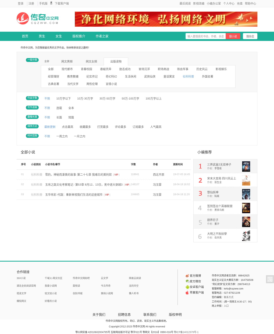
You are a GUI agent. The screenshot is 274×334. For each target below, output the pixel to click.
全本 (71, 108)
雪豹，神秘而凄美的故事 (60, 174)
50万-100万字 (130, 98)
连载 (59, 108)
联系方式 (228, 297)
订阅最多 (138, 126)
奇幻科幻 (111, 76)
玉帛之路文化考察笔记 (59, 184)
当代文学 (72, 83)
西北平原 (158, 174)
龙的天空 (134, 285)
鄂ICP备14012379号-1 (186, 332)
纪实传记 (92, 76)
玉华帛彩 (50, 194)
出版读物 (116, 61)
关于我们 (98, 314)
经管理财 (53, 76)
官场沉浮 (144, 69)
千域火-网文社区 (53, 278)
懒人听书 (134, 293)
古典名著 (53, 83)
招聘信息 (124, 314)
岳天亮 (218, 237)
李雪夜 (218, 168)
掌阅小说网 (107, 293)
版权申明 (175, 314)
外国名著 (207, 76)
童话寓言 (169, 76)
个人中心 (228, 3)
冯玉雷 (157, 184)
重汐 (216, 223)
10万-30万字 (85, 98)
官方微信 (195, 281)
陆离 (216, 196)
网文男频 (67, 61)
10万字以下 (63, 98)
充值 (240, 3)
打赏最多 (103, 126)
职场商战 (163, 69)
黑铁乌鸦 (219, 210)
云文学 (104, 278)
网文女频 (91, 61)
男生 (42, 36)
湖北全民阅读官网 (26, 285)
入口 (226, 306)
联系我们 (149, 314)
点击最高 (67, 126)
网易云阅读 (135, 278)
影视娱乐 (221, 69)
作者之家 (102, 36)
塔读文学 (21, 293)
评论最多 (120, 126)
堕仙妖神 (212, 192)
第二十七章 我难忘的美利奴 (95, 174)
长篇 (59, 117)
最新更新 (50, 126)
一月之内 (79, 136)
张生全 (218, 182)
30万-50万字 (107, 98)
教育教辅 (72, 76)
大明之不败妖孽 (217, 233)
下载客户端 (62, 3)
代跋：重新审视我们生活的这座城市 (80, 194)
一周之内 (62, 136)
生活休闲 (130, 76)
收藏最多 (85, 126)
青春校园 (86, 69)
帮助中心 (250, 3)
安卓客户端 (197, 286)
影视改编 (198, 3)
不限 (47, 98)
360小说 (21, 278)
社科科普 (188, 76)
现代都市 (67, 69)
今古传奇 (106, 285)
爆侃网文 (21, 301)
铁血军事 (182, 69)
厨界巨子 (212, 219)
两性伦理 (92, 83)
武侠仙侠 (149, 76)
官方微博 (195, 275)
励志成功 (125, 69)
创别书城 (77, 293)
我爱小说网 (51, 285)
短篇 (71, 117)
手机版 (43, 3)
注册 (31, 3)
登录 (20, 3)
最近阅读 (185, 3)
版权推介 (78, 36)
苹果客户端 (197, 292)
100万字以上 (154, 98)
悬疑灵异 (105, 69)
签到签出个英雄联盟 (219, 206)
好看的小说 (51, 301)
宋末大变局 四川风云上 (221, 178)
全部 (46, 61)
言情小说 (111, 83)
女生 (59, 36)
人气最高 (155, 126)
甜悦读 (76, 285)
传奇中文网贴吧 (81, 278)
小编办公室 (214, 3)
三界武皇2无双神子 (219, 164)
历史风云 (202, 69)
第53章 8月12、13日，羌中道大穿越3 (98, 184)
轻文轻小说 (51, 293)
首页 (25, 36)
